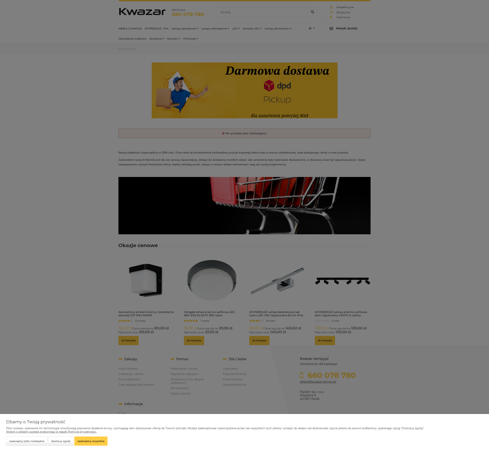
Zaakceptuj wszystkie (90, 441)
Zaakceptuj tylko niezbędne (26, 441)
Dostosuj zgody (60, 441)
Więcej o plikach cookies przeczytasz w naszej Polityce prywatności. (51, 431)
